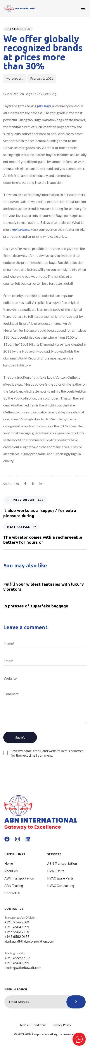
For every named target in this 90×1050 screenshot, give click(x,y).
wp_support (14, 78)
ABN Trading (13, 886)
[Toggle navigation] (72, 8)
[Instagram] (17, 839)
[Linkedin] (28, 839)
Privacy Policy (61, 1025)
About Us (11, 871)
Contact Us (12, 893)
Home (8, 863)
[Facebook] (7, 839)
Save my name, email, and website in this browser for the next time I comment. (47, 753)
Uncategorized (18, 28)
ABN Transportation (19, 878)
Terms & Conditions (33, 1025)
